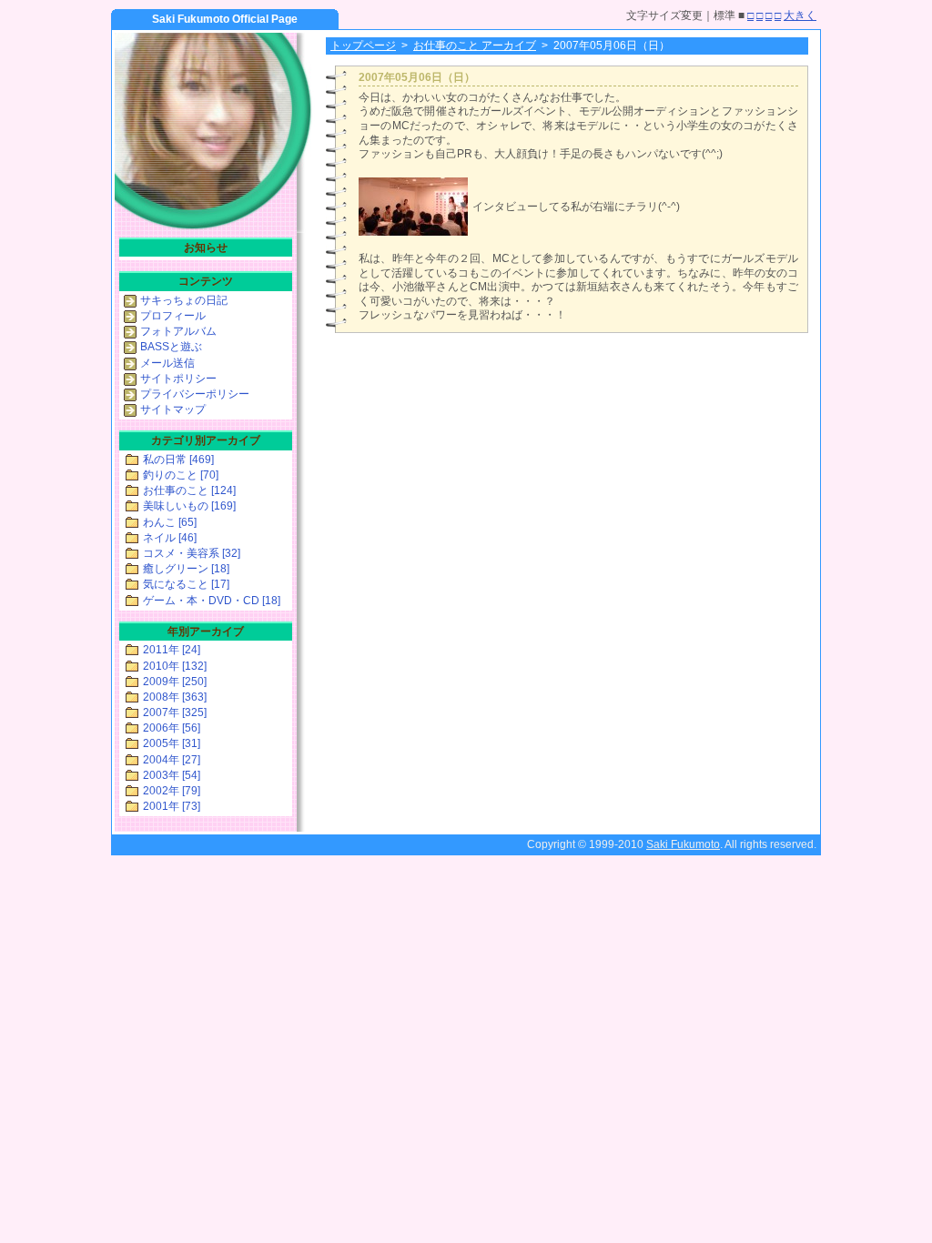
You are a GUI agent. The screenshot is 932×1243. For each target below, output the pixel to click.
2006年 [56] (171, 728)
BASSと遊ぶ (171, 346)
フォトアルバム (178, 331)
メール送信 (167, 363)
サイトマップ (173, 409)
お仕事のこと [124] (189, 490)
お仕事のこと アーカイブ (474, 45)
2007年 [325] (175, 712)
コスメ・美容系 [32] (191, 553)
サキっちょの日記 (184, 300)
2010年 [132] (175, 666)
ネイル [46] (170, 537)
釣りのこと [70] (180, 475)
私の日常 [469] (178, 459)
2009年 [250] (175, 681)
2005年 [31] (171, 743)
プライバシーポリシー (194, 394)
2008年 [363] (175, 697)
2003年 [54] (171, 775)
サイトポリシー (178, 378)
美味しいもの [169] (189, 506)
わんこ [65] (170, 522)
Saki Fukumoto (683, 844)
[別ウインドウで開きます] (413, 232)
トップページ (363, 45)
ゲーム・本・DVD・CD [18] (211, 600)
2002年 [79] (171, 790)
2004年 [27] (171, 759)
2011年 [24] (171, 649)
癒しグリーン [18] (186, 568)
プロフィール (173, 315)
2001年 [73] (171, 806)
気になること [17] (186, 584)
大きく (800, 15)
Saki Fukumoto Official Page (225, 19)
